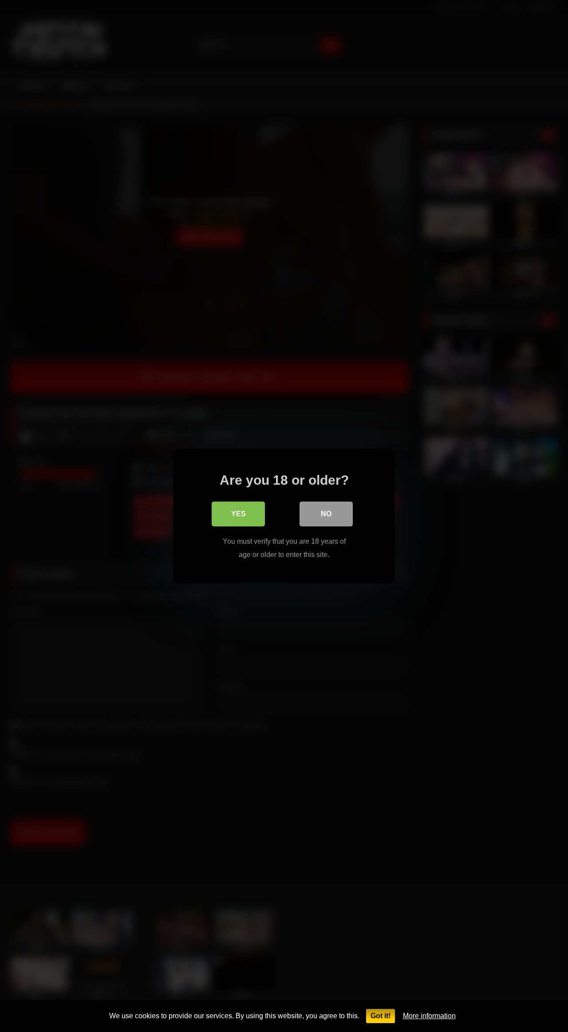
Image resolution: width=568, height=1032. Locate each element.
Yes (238, 514)
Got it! (380, 1016)
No (326, 514)
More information (429, 1016)
